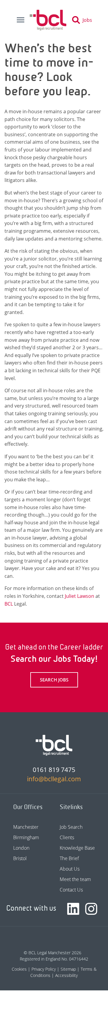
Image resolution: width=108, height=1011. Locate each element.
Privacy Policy (44, 969)
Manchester (25, 827)
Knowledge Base (77, 848)
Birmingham (26, 837)
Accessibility (66, 975)
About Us (70, 869)
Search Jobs (54, 680)
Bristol (20, 858)
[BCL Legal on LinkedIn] (73, 909)
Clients (67, 837)
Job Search (71, 827)
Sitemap (68, 969)
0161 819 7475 (54, 769)
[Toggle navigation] (20, 20)
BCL (8, 604)
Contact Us (71, 889)
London (21, 848)
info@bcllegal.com (54, 779)
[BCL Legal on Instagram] (91, 909)
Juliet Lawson (79, 596)
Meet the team (75, 879)
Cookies (19, 969)
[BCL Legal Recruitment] (54, 745)
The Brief (69, 858)
